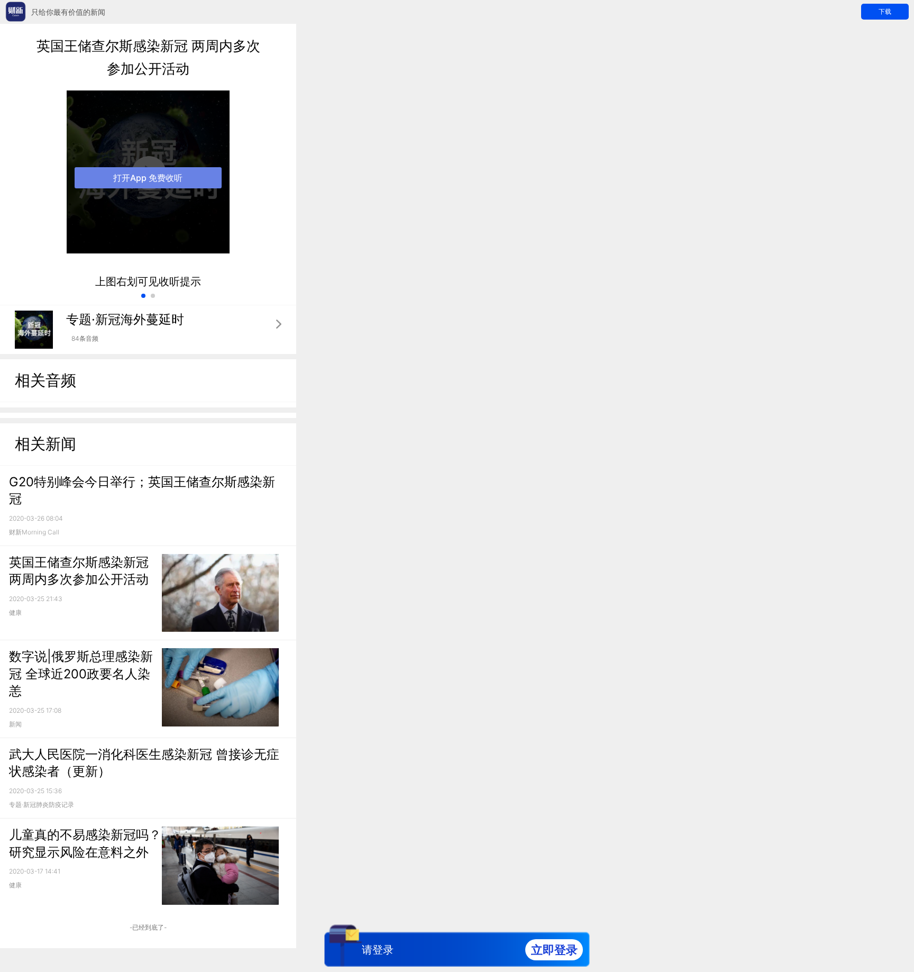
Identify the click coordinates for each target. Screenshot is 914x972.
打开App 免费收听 (147, 177)
